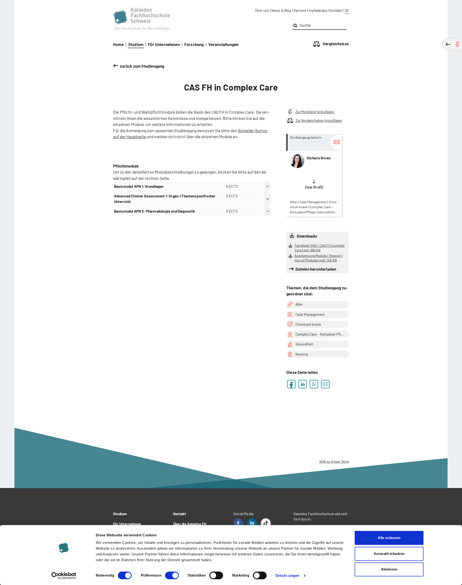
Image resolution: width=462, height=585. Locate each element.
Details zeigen (287, 575)
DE (347, 10)
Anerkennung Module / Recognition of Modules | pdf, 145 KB (319, 258)
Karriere (300, 10)
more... (314, 175)
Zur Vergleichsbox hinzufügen (318, 120)
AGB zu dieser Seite (334, 461)
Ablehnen (389, 569)
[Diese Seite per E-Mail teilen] (325, 384)
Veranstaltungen (223, 44)
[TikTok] (266, 523)
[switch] (172, 575)
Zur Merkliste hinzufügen (314, 112)
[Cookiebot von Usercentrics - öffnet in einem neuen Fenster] (64, 575)
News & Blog (281, 10)
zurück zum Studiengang (142, 66)
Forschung (194, 44)
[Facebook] (238, 523)
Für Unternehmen (164, 44)
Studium (135, 44)
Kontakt (335, 10)
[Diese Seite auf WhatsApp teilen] (314, 384)
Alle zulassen (389, 538)
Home (118, 44)
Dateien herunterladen (315, 268)
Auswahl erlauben (389, 554)
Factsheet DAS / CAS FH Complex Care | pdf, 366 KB (320, 247)
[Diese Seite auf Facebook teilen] (291, 384)
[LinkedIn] (252, 523)
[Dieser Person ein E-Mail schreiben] (336, 142)
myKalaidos (318, 10)
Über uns (262, 10)
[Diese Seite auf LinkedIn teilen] (303, 384)
